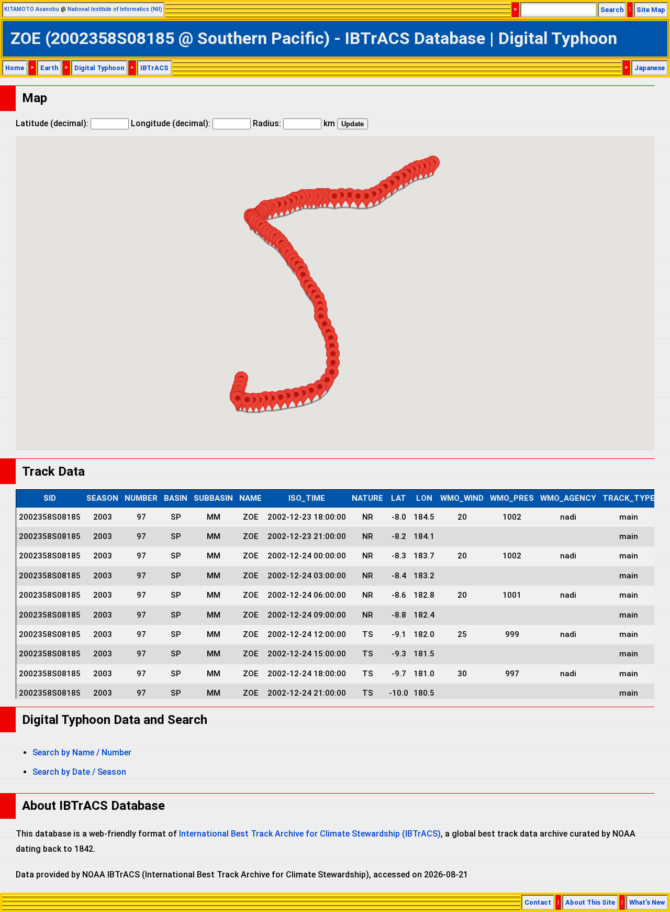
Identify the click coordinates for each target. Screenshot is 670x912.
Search (611, 10)
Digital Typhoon (99, 68)
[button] (374, 196)
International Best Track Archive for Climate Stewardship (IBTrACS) (310, 834)
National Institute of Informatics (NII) (115, 9)
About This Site (590, 902)
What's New (647, 902)
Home (14, 68)
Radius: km (294, 123)
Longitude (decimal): (172, 123)
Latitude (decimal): (53, 123)
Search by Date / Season (79, 772)
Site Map (650, 10)
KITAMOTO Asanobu (31, 9)
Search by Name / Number (81, 752)
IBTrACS (154, 68)
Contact (537, 902)
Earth (49, 68)
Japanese (649, 68)
